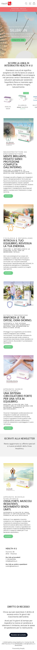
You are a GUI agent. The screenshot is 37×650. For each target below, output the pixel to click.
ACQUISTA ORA (18, 40)
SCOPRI (8, 196)
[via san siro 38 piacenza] (18, 573)
